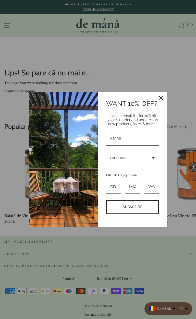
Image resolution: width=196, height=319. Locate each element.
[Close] (161, 98)
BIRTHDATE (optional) (121, 175)
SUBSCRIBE (132, 206)
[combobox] (132, 158)
